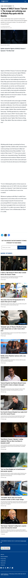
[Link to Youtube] (7, 568)
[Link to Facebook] (1, 568)
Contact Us (3, 565)
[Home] (4, 1)
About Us (2, 554)
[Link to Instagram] (3, 568)
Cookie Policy (3, 560)
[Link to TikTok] (10, 568)
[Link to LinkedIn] (12, 568)
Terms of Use (3, 562)
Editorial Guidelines (4, 556)
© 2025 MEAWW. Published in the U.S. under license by (11, 540)
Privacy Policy (3, 558)
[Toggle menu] (26, 1)
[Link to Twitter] (5, 568)
